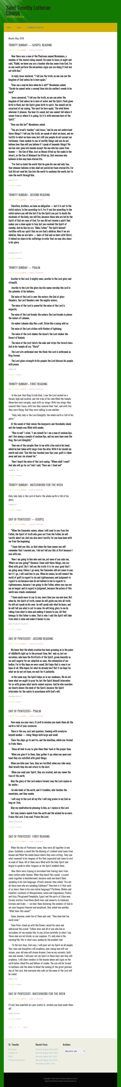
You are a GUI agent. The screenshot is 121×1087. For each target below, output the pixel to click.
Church (47, 1081)
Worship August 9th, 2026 (46, 1056)
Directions (13, 1049)
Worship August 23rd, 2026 (47, 1049)
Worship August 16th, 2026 (47, 1053)
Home (9, 27)
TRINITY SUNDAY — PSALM (24, 267)
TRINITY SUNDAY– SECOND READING (29, 194)
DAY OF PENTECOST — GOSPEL (26, 519)
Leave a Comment (36, 50)
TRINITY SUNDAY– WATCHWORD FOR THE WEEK (36, 484)
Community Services (35, 27)
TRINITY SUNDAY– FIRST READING (28, 384)
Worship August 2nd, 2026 (46, 1060)
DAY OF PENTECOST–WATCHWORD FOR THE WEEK (37, 993)
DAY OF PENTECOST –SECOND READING (31, 638)
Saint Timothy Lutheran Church (28, 10)
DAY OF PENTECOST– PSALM (25, 711)
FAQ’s (19, 27)
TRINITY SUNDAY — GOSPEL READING (30, 45)
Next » (26, 1027)
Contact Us (13, 1053)
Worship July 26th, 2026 (45, 1063)
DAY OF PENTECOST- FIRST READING (29, 836)
